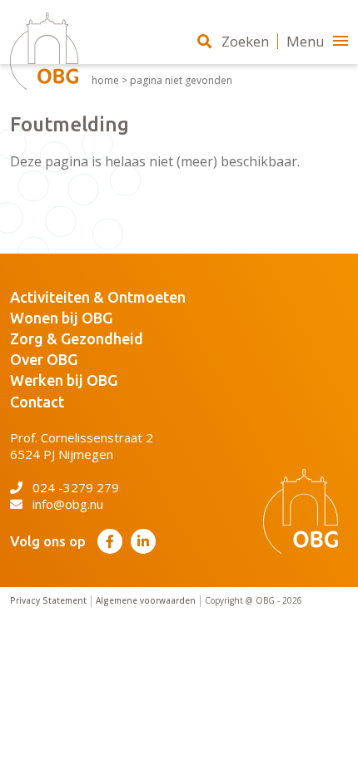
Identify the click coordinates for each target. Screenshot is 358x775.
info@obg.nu (67, 504)
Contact (37, 401)
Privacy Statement (48, 600)
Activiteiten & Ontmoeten (98, 297)
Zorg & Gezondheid (76, 338)
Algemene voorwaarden (146, 600)
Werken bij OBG (63, 380)
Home (105, 80)
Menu (305, 41)
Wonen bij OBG (61, 317)
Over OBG (43, 359)
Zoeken (245, 41)
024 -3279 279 (75, 487)
